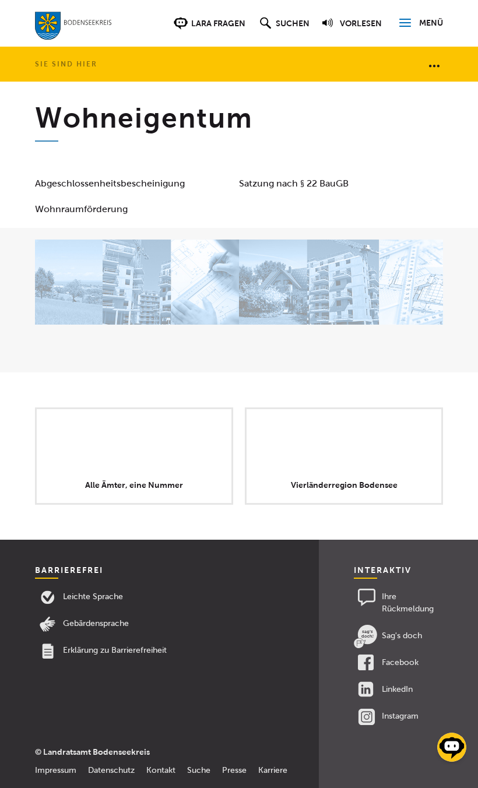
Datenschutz (111, 770)
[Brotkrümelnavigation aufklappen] (434, 65)
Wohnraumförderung (81, 209)
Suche (198, 770)
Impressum (55, 770)
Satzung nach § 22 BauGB (294, 183)
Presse (234, 770)
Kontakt (160, 770)
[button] (283, 29)
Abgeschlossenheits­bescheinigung (110, 183)
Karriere (272, 770)
